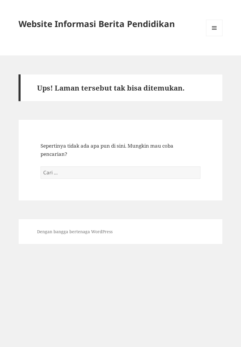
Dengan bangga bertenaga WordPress (75, 231)
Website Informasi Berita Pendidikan (97, 23)
